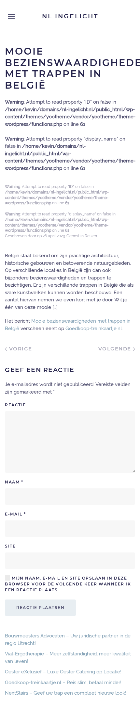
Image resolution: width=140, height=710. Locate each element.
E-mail (15, 514)
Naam (14, 482)
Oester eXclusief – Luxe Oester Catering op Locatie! (63, 672)
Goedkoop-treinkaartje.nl (93, 328)
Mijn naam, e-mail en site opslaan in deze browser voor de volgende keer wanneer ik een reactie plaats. (68, 584)
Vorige (19, 349)
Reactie (15, 404)
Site (10, 546)
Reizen (91, 236)
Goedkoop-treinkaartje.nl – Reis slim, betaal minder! (63, 682)
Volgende (115, 349)
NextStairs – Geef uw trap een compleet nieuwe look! (65, 693)
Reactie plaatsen (40, 607)
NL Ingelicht (70, 16)
